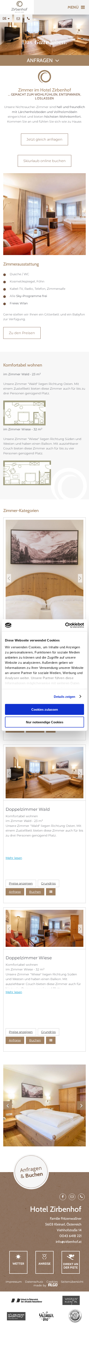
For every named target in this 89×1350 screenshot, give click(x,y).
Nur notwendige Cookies (44, 722)
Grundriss (48, 883)
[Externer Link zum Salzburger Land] (46, 1316)
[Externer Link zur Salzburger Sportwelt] (16, 1316)
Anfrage (15, 892)
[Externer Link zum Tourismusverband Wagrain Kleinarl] (71, 1300)
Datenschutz (34, 1281)
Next (80, 578)
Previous (9, 578)
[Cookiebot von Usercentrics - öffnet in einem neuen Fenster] (65, 625)
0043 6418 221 (70, 1236)
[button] (44, 139)
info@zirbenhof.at (68, 1242)
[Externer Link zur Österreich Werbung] (26, 1300)
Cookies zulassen (44, 709)
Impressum (14, 1281)
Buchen (35, 892)
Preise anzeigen (21, 883)
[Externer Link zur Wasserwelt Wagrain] (75, 1316)
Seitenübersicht (72, 1281)
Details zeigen (64, 696)
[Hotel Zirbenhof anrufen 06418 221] (28, 19)
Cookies (51, 1281)
